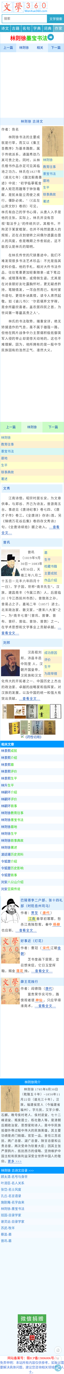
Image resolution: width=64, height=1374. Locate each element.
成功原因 (50, 653)
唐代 (48, 988)
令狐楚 (9, 861)
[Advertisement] (32, 85)
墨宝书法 (7, 451)
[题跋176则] (8, 717)
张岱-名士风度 (11, 1189)
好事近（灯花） (33, 941)
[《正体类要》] (14, 733)
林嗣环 (9, 792)
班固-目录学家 (11, 1215)
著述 (4, 479)
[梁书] (44, 717)
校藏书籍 (50, 566)
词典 (48, 28)
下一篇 (56, 48)
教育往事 (7, 444)
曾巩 (6, 542)
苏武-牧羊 (8, 1228)
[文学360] (32, 7)
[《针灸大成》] (38, 733)
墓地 (4, 458)
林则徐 (24, 48)
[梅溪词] (32, 717)
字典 (37, 28)
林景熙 (9, 751)
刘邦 (6, 643)
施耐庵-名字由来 (12, 1202)
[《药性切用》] (32, 737)
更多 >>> (15, 1161)
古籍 (16, 28)
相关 (40, 48)
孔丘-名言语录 (11, 1196)
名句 (26, 28)
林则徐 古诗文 (32, 121)
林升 (7, 785)
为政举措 (50, 674)
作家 (59, 28)
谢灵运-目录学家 (12, 1221)
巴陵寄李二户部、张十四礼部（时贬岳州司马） (42, 903)
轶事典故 (7, 472)
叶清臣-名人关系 (12, 1183)
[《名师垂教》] (26, 733)
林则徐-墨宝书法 (12, 1209)
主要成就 (50, 573)
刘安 (12, 882)
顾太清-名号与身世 (14, 1177)
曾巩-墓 (6, 1241)
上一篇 (8, 48)
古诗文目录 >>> (17, 1170)
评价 (47, 660)
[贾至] (10, 922)
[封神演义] (20, 717)
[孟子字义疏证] (56, 717)
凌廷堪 (12, 854)
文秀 (6, 488)
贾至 (34, 913)
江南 (32, 919)
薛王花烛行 (29, 982)
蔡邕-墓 (6, 1234)
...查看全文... (29, 698)
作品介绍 (50, 580)
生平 (4, 465)
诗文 (5, 28)
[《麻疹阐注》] (49, 733)
